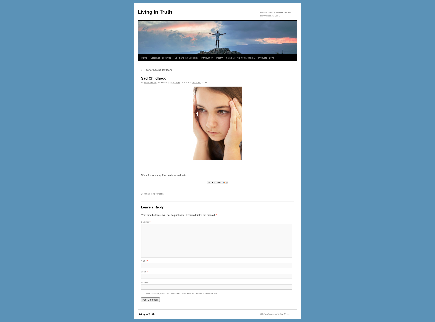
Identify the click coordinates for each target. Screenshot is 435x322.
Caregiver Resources (161, 57)
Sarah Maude (150, 82)
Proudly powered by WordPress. (276, 314)
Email (144, 271)
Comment (146, 221)
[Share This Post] (217, 182)
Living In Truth (155, 11)
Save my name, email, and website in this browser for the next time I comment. (181, 293)
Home (144, 57)
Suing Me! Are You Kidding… (240, 57)
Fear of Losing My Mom (156, 69)
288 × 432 (196, 82)
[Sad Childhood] (217, 123)
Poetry (219, 57)
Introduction (207, 57)
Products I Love (266, 57)
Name (144, 260)
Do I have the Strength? (186, 57)
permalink (158, 193)
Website (145, 282)
